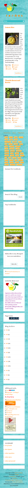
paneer (14, 157)
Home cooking (18, 472)
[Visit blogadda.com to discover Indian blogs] (12, 390)
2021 (7, 334)
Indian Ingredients (9, 453)
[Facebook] (6, 15)
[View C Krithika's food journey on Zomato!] (14, 273)
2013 (7, 370)
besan (21, 144)
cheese (18, 148)
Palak (7, 139)
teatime (7, 164)
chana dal (12, 148)
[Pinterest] (18, 15)
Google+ (15, 67)
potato (11, 160)
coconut (12, 151)
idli (6, 157)
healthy (22, 155)
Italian (16, 137)
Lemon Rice (9, 27)
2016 (7, 357)
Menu (5, 21)
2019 (7, 343)
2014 (7, 366)
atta (6, 144)
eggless (7, 155)
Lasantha (14, 478)
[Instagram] (15, 15)
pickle (7, 160)
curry (12, 153)
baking (11, 144)
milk (10, 157)
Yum (7, 390)
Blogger (17, 474)
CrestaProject (12, 476)
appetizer (15, 141)
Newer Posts (7, 133)
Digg (15, 69)
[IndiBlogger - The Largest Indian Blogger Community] (10, 405)
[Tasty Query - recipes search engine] (9, 398)
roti (16, 160)
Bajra (6, 137)
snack (7, 162)
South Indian (8, 141)
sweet (22, 162)
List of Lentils (8, 445)
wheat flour (20, 164)
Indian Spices (8, 457)
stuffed (17, 162)
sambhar (21, 160)
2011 (7, 379)
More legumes (8, 449)
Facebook (16, 65)
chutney (7, 151)
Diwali (11, 137)
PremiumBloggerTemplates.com (13, 480)
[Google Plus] (12, 15)
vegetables (13, 164)
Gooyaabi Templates (18, 482)
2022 (7, 330)
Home (14, 133)
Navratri (21, 137)
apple (20, 141)
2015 (7, 361)
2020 (7, 339)
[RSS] (21, 15)
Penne (11, 139)
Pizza (16, 139)
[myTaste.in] (8, 410)
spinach (11, 162)
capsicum (18, 146)
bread (7, 146)
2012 (7, 375)
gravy (17, 155)
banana (16, 144)
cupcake (7, 153)
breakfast (12, 146)
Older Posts (21, 133)
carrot (7, 148)
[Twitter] (9, 15)
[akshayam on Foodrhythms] (13, 400)
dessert (17, 153)
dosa (22, 153)
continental (19, 151)
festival (12, 155)
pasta (20, 157)
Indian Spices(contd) (10, 461)
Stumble (9, 69)
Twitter (9, 67)
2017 (7, 352)
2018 (7, 348)
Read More (18, 73)
